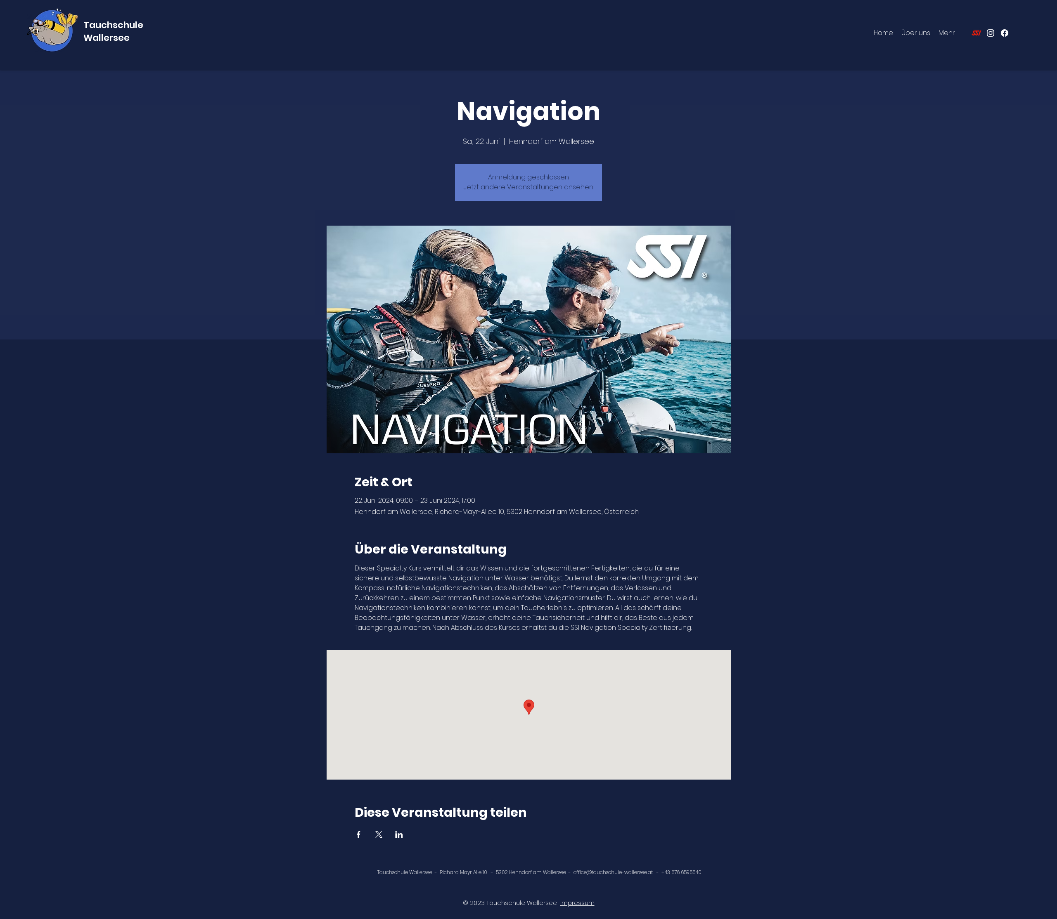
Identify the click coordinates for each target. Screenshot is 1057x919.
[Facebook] (1005, 33)
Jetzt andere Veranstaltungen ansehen (528, 187)
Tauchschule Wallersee (113, 31)
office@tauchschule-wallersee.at (613, 872)
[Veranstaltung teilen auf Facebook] (359, 834)
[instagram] (990, 33)
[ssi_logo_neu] (976, 33)
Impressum (577, 902)
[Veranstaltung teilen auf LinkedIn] (399, 834)
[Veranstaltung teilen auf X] (379, 834)
